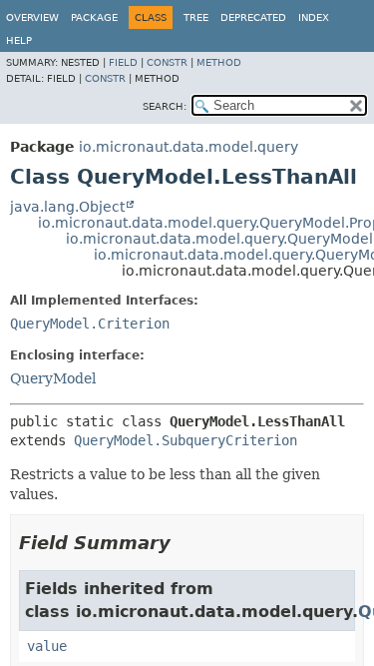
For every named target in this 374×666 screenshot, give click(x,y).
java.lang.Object (67, 207)
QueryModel (53, 378)
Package (94, 17)
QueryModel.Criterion (90, 324)
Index (313, 17)
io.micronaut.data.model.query (188, 147)
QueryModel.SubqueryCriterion (185, 440)
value (47, 646)
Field (123, 62)
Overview (32, 17)
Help (19, 40)
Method (218, 62)
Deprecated (253, 17)
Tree (196, 17)
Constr (167, 62)
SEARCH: (165, 106)
